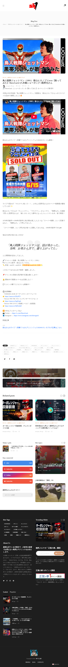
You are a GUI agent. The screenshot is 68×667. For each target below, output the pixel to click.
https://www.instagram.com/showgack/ (26, 315)
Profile (28, 662)
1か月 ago (14, 637)
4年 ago (39, 470)
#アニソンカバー (44, 345)
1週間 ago (14, 623)
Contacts (40, 662)
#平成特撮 (19, 349)
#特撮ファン (34, 351)
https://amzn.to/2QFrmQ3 (13, 306)
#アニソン (16, 523)
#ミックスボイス (24, 526)
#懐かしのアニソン (38, 349)
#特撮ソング (15, 351)
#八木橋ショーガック (8, 349)
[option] (17, 415)
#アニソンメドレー (55, 345)
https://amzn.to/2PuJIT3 (12, 296)
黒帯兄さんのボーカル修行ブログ (15, 24)
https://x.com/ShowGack (20, 313)
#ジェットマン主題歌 (39, 347)
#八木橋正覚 (6, 532)
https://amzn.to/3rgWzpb (13, 301)
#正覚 (5, 535)
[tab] (5, 592)
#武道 (11, 535)
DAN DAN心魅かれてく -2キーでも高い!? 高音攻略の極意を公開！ (36, 374)
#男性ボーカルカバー (45, 351)
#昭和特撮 (57, 349)
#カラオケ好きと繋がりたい (24, 347)
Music (5, 77)
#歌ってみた (6, 351)
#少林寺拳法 (15, 532)
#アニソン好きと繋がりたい (9, 347)
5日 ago (13, 613)
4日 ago (9, 431)
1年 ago (12, 85)
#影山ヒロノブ (28, 349)
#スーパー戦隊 (50, 347)
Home (4, 24)
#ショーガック (24, 523)
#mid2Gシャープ (24, 345)
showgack (8, 85)
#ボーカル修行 (15, 526)
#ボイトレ (6, 526)
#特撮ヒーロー (25, 351)
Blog (33, 662)
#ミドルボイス (7, 529)
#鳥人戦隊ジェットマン (58, 351)
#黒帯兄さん (6, 354)
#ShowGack (34, 345)
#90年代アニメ (13, 345)
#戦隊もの (48, 349)
